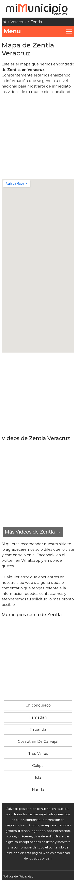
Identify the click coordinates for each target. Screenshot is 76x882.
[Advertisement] (38, 136)
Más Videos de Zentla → (33, 532)
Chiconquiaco (38, 705)
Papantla (38, 729)
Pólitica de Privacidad (18, 876)
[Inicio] (5, 22)
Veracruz (19, 22)
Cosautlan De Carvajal (38, 741)
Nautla (38, 790)
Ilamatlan (38, 717)
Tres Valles (38, 753)
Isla (38, 777)
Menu (12, 31)
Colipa (38, 765)
